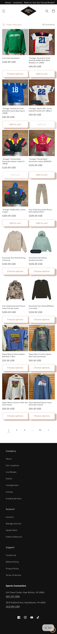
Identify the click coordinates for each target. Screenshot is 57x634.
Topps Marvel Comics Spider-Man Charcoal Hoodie (40, 355)
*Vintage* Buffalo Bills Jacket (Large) (14, 210)
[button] (3, 11)
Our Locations (12, 465)
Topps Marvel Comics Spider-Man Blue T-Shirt (13, 355)
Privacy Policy (12, 568)
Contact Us (11, 555)
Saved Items (11, 530)
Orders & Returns (14, 536)
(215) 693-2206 (13, 606)
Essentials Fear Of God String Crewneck (13, 259)
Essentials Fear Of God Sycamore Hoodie (38, 259)
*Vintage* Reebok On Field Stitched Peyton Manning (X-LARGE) (13, 110)
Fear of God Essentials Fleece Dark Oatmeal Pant (40, 210)
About (8, 2)
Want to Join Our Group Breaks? (39, 2)
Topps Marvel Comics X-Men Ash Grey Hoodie (15, 403)
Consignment (12, 485)
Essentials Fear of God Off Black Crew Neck (41, 307)
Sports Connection (23, 632)
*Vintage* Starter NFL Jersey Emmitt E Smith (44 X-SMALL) (40, 109)
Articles (9, 492)
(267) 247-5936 (13, 596)
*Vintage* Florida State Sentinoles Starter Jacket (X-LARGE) (13, 161)
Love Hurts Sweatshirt (11, 58)
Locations (17, 2)
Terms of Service (13, 575)
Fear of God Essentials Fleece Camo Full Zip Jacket (13, 307)
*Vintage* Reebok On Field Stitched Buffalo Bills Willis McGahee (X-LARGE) (39, 60)
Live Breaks (11, 472)
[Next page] (48, 430)
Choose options (15, 73)
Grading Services (13, 498)
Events (9, 478)
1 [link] (8, 430)
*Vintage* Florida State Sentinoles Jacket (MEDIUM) (40, 160)
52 (40, 430)
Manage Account (13, 523)
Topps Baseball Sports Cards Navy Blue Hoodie (40, 403)
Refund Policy (12, 561)
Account (10, 517)
